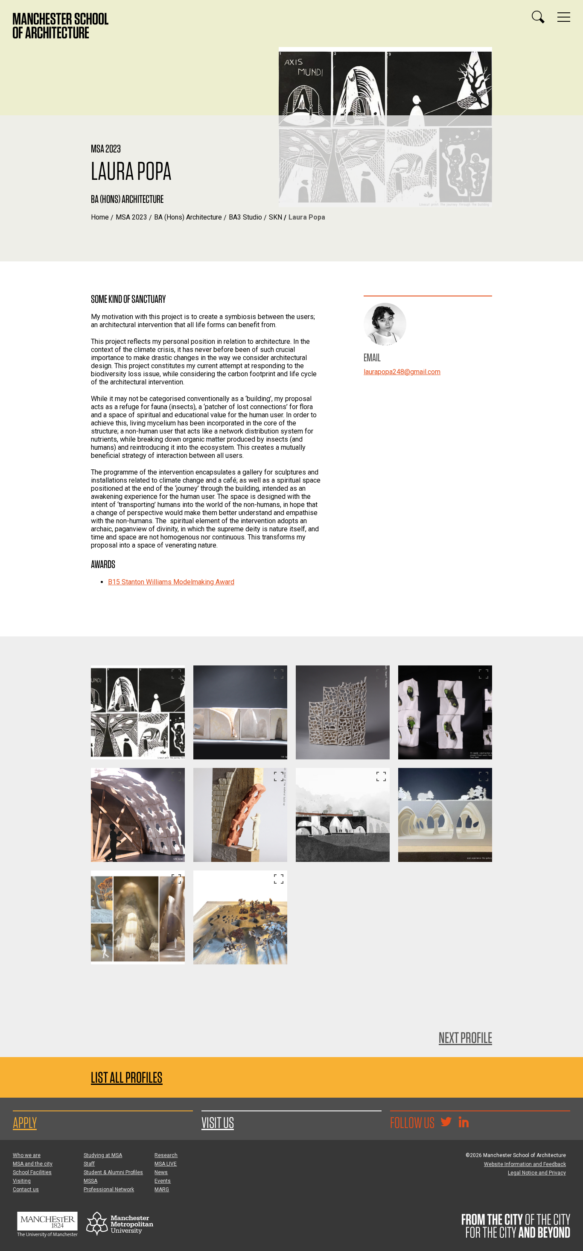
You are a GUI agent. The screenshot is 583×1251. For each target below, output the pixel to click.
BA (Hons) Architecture (188, 217)
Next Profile (465, 1037)
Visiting (22, 1181)
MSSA (90, 1181)
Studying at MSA (103, 1155)
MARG (161, 1189)
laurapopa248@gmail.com (402, 372)
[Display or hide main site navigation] (563, 17)
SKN (275, 217)
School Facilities (32, 1172)
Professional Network (109, 1189)
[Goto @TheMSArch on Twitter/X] (446, 1122)
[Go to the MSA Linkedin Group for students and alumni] (463, 1122)
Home (100, 217)
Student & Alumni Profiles (113, 1172)
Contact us (26, 1189)
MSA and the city (32, 1164)
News (161, 1172)
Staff (89, 1164)
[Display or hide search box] (538, 17)
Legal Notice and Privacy (537, 1173)
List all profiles (127, 1077)
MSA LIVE (165, 1164)
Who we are (27, 1155)
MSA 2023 (131, 217)
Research (166, 1155)
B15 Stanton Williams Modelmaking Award (171, 582)
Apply (25, 1122)
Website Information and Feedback (525, 1164)
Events (162, 1181)
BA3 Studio (245, 217)
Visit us (217, 1122)
